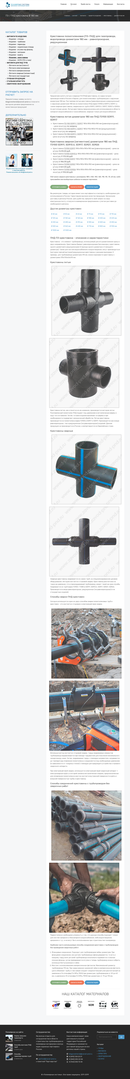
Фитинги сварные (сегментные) (22, 73)
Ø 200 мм (101, 218)
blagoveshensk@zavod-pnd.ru (80, 1054)
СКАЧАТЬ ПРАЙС (76, 187)
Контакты (120, 4)
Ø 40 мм (54, 214)
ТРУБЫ (100, 1048)
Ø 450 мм (113, 222)
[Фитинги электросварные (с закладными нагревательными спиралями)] (91, 1004)
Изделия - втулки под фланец (21, 50)
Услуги (96, 4)
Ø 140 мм (66, 218)
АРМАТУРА (102, 1054)
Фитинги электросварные (19, 68)
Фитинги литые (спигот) (19, 65)
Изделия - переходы (17, 44)
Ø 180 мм (90, 218)
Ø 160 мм (79, 218)
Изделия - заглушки (17, 52)
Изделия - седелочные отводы (21, 47)
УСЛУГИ (101, 1059)
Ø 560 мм (67, 226)
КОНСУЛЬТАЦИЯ (92, 187)
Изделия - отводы (16, 39)
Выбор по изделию (95, 15)
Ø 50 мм (66, 214)
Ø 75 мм (90, 214)
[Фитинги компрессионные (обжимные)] (103, 1004)
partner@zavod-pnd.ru (47, 1059)
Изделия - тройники (17, 42)
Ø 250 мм (54, 222)
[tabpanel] (56, 1004)
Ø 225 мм (113, 218)
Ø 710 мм (90, 226)
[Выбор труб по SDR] (67, 1004)
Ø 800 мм (101, 226)
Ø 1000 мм (55, 230)
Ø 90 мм (101, 214)
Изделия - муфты (16, 55)
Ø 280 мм (67, 222)
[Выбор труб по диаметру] (56, 1004)
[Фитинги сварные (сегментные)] (114, 1004)
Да (121, 1037)
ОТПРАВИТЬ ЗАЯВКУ (59, 187)
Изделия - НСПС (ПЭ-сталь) (20, 60)
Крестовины (108, 15)
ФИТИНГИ (102, 1051)
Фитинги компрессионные (19, 71)
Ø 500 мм (54, 226)
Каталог (74, 4)
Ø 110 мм (113, 214)
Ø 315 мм (79, 222)
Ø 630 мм (79, 226)
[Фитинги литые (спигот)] (79, 1004)
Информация (108, 4)
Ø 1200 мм (67, 230)
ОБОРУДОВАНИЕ (104, 1056)
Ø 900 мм (113, 226)
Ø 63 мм (79, 214)
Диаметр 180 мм (119, 15)
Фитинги (83, 15)
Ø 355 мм (90, 222)
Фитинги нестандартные (19, 76)
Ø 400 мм (101, 222)
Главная (64, 4)
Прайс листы (85, 4)
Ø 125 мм (54, 218)
